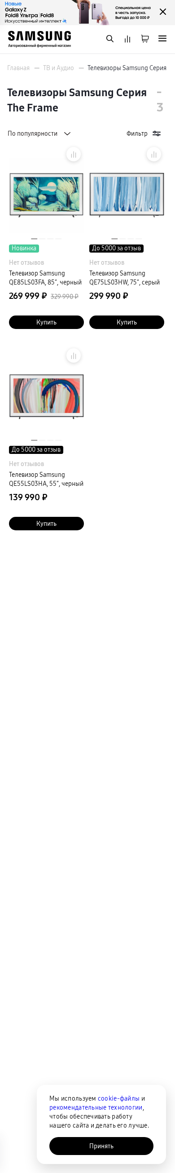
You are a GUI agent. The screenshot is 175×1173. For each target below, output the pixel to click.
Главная (18, 68)
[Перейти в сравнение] (127, 39)
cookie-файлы (119, 1098)
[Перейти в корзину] (145, 39)
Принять (101, 1146)
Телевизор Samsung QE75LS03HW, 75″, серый (124, 277)
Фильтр (137, 133)
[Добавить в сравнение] (73, 154)
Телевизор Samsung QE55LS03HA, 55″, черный (46, 479)
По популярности (32, 133)
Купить (46, 322)
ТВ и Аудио (58, 68)
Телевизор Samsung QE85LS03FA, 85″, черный (45, 277)
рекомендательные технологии (96, 1107)
